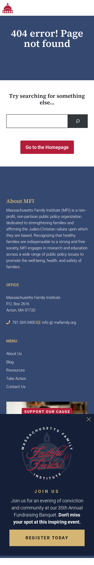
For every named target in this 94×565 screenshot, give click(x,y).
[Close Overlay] (89, 419)
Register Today (47, 537)
